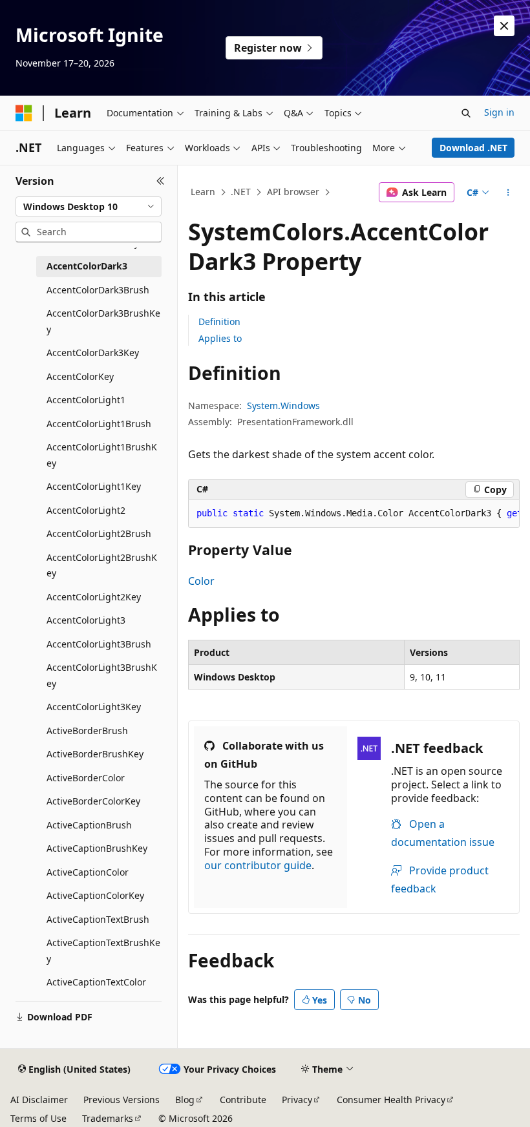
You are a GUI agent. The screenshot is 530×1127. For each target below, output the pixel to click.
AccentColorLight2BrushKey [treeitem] (102, 565)
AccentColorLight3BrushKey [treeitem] (102, 675)
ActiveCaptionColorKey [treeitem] (95, 895)
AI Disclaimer (39, 1099)
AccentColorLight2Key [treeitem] (94, 597)
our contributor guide (258, 865)
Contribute (243, 1099)
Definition (219, 321)
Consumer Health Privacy (391, 1099)
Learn (203, 191)
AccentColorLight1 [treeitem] (86, 400)
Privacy (297, 1099)
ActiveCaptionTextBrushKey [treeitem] (103, 950)
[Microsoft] (24, 113)
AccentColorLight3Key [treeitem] (94, 706)
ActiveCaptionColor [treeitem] (88, 872)
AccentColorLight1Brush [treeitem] (99, 423)
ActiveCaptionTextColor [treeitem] (96, 982)
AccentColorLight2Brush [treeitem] (99, 533)
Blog (185, 1099)
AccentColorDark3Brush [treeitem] (98, 290)
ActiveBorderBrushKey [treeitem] (95, 754)
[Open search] (466, 113)
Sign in (499, 112)
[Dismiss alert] (504, 26)
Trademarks (107, 1118)
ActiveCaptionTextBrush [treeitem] (98, 919)
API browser (293, 191)
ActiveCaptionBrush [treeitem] (89, 825)
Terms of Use (38, 1118)
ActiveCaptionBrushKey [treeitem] (97, 848)
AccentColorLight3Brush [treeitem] (99, 644)
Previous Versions (121, 1099)
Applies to (220, 338)
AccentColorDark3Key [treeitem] (93, 352)
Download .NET (473, 148)
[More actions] (508, 192)
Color (201, 581)
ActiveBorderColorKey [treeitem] (93, 801)
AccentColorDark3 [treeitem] (87, 266)
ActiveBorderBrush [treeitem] (87, 730)
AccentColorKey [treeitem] (80, 376)
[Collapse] (160, 181)
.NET (241, 191)
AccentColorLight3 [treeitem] (86, 620)
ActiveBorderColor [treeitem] (86, 778)
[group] (354, 514)
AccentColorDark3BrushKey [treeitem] (103, 321)
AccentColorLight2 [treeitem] (86, 510)
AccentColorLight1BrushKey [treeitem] (102, 455)
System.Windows (283, 405)
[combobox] (89, 206)
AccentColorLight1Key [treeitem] (94, 486)
